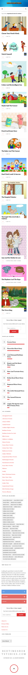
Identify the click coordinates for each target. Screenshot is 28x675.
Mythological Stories (8, 459)
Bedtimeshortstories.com (14, 652)
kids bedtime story (7, 546)
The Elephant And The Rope (10, 279)
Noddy (4, 471)
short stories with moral (8, 556)
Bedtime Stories (6, 430)
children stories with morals (9, 524)
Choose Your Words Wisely (10, 33)
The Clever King (6, 310)
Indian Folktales (6, 454)
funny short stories (7, 533)
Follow (4, 601)
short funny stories (7, 554)
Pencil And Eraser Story (9, 131)
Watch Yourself (6, 54)
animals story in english (16, 502)
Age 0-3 (9, 346)
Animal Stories (6, 424)
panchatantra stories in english (9, 552)
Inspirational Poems (7, 486)
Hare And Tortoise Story (15, 371)
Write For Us (4, 627)
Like (4, 591)
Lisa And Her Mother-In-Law (11, 258)
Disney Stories (6, 442)
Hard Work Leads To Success (10, 174)
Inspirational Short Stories (13, 260)
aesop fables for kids (18, 500)
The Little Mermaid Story (15, 391)
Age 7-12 (8, 36)
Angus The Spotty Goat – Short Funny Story (15, 404)
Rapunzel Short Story (14, 384)
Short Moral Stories (7, 480)
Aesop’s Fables (6, 421)
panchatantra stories (19, 548)
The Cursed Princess (14, 397)
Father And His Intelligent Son (11, 85)
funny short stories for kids (18, 533)
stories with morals (19, 556)
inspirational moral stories (8, 539)
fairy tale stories (6, 530)
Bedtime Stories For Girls (9, 433)
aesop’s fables (6, 502)
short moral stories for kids (18, 554)
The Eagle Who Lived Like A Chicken (10, 218)
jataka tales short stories (19, 543)
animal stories (6, 504)
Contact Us (4, 630)
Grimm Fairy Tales (7, 448)
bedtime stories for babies (8, 509)
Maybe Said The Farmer (9, 106)
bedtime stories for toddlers (9, 513)
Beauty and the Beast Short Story (14, 364)
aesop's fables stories (7, 500)
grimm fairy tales (16, 537)
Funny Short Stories (7, 445)
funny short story (6, 535)
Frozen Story (11, 342)
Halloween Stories (7, 451)
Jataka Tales (5, 483)
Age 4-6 (8, 87)
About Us (3, 621)
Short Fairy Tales (7, 477)
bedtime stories (17, 506)
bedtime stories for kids (8, 511)
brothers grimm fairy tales (8, 517)
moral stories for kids (17, 546)
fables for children (7, 526)
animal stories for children (16, 504)
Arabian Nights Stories (8, 427)
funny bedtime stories (16, 530)
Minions (4, 468)
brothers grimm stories (8, 519)
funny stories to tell (7, 537)
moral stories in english (8, 548)
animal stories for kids (7, 506)
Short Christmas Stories (8, 474)
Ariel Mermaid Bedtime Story (15, 356)
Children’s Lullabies (7, 439)
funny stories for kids (16, 535)
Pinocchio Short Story (14, 348)
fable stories (5, 528)
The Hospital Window (8, 197)
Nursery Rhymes (6, 492)
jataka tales (17, 541)
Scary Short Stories (7, 465)
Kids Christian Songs (7, 489)
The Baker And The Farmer (10, 151)
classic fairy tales (20, 524)
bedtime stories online (7, 515)
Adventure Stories (7, 418)
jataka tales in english (7, 543)
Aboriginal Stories (7, 416)
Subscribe (5, 596)
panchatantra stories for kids (9, 550)
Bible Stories (5, 436)
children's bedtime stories (8, 522)
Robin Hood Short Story (15, 378)
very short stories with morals (9, 559)
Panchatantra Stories (8, 462)
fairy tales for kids (14, 528)
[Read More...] (3, 36)
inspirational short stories (8, 541)
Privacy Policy (5, 624)
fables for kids (15, 526)
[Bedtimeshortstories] (14, 3)
